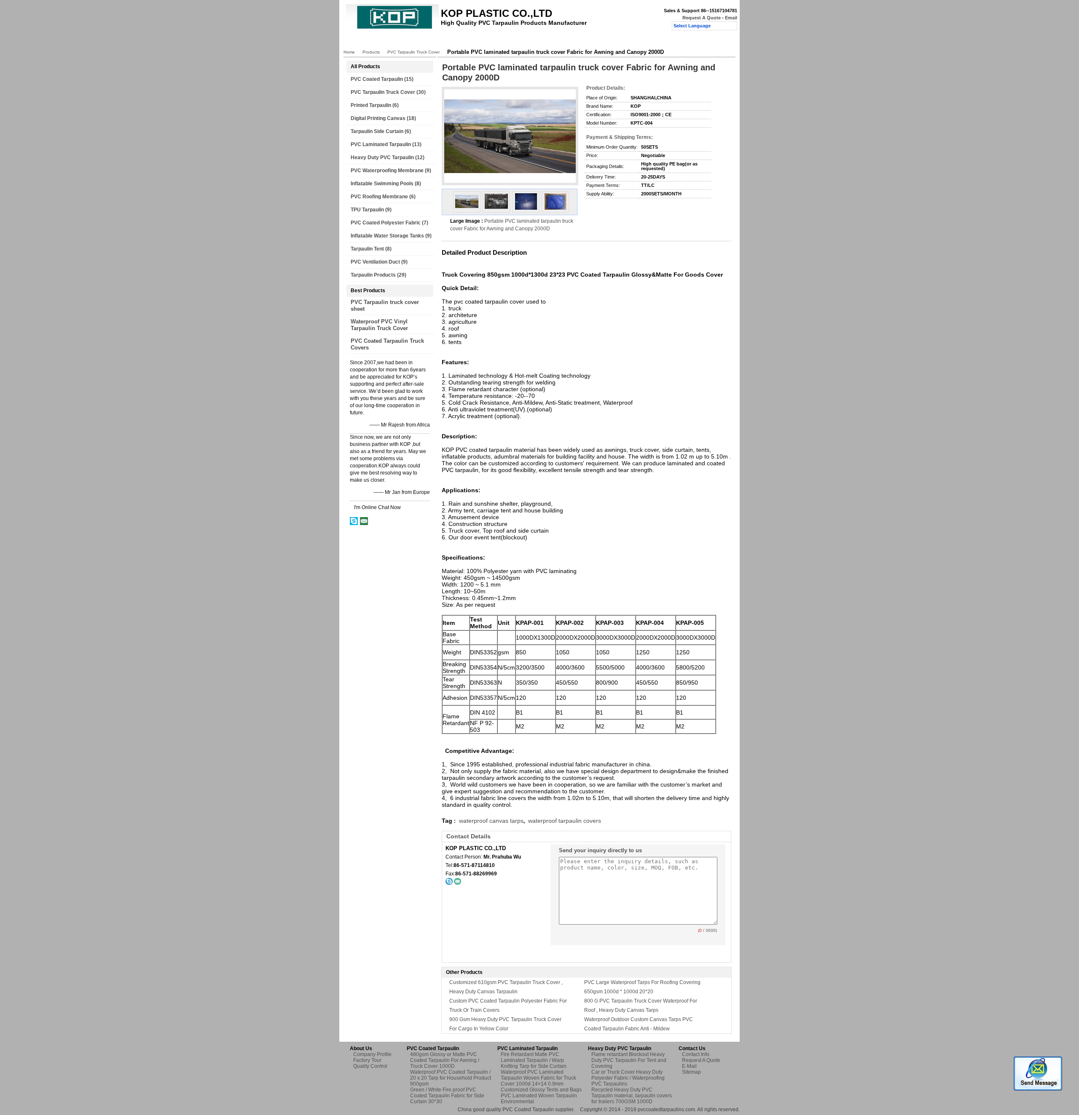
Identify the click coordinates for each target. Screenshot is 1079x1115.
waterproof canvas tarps (491, 820)
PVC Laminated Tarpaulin (381, 144)
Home (361, 41)
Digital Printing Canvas (378, 118)
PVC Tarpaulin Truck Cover (413, 52)
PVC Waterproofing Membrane (387, 170)
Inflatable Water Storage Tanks (387, 236)
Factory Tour (461, 41)
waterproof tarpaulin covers (564, 820)
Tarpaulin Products (373, 275)
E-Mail (689, 1066)
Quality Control (505, 41)
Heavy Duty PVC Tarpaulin (382, 157)
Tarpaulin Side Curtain (377, 131)
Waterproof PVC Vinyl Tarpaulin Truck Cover (379, 324)
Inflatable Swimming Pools (382, 184)
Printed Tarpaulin (371, 105)
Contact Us (547, 41)
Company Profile (372, 1054)
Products (390, 41)
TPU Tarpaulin (367, 210)
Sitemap (691, 1072)
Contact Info (695, 1054)
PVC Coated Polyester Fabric (386, 223)
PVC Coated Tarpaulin (377, 79)
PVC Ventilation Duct (375, 262)
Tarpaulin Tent (367, 249)
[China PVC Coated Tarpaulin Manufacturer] (392, 28)
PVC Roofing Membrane (379, 197)
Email (731, 17)
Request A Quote (701, 17)
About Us (423, 41)
